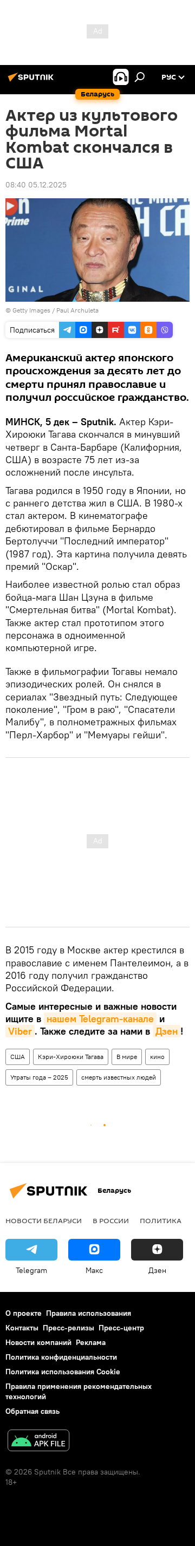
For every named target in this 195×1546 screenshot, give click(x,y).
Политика (160, 1220)
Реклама (91, 1342)
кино (157, 1057)
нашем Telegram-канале (100, 1018)
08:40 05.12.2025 (36, 185)
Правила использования (88, 1313)
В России (111, 1220)
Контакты (21, 1328)
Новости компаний (38, 1342)
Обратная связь (32, 1411)
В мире (126, 1057)
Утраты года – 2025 (39, 1077)
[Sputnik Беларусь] (32, 81)
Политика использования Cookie (62, 1371)
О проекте (23, 1313)
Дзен (166, 1031)
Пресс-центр (121, 1328)
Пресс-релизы (68, 1328)
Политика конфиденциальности (61, 1357)
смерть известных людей (118, 1077)
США (17, 1057)
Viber (20, 1031)
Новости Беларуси (43, 1220)
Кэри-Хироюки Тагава (70, 1057)
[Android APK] (38, 1442)
